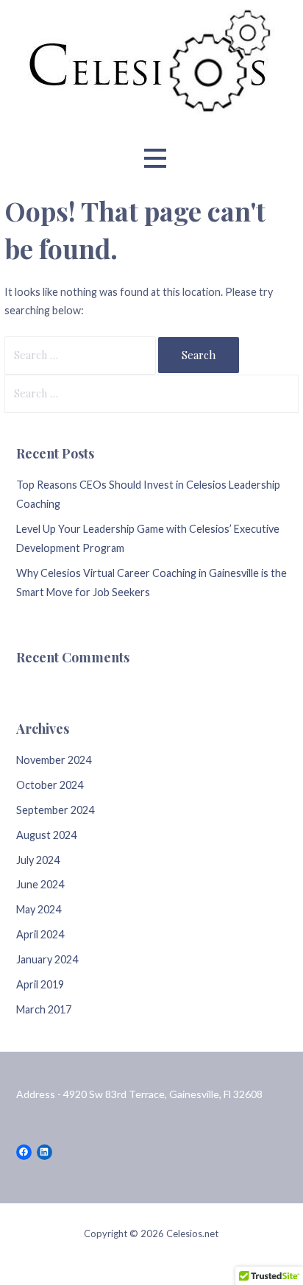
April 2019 (40, 984)
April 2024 (40, 934)
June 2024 (40, 884)
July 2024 (38, 860)
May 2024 (38, 909)
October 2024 (49, 785)
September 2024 (55, 810)
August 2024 (46, 835)
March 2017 (43, 1009)
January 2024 (47, 959)
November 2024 (53, 760)
